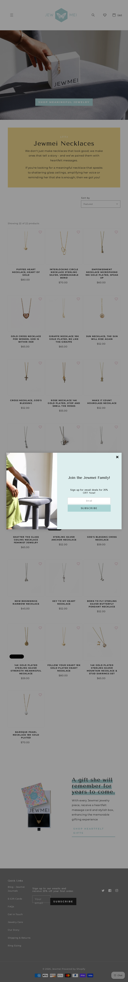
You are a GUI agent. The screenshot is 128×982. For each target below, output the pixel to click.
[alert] (64, 491)
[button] (89, 508)
